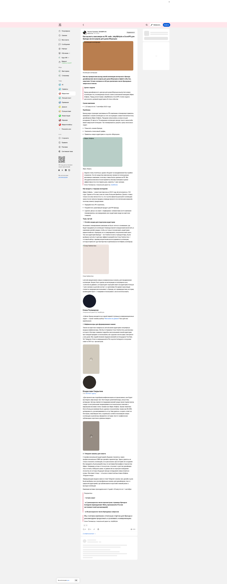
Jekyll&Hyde (114, 185)
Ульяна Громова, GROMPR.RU (96, 32)
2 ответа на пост (88, 534)
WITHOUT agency (91, 393)
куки (68, 580)
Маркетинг (90, 33)
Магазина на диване (112, 318)
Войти (166, 25)
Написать (156, 25)
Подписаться (130, 32)
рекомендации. (63, 177)
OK (76, 580)
